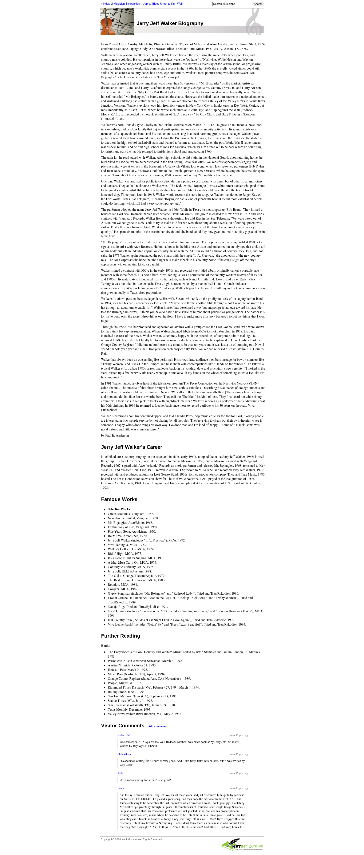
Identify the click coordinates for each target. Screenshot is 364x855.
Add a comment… (159, 726)
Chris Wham (124, 754)
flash (120, 773)
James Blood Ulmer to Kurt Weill (163, 3)
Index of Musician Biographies (121, 3)
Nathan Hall (124, 735)
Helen (121, 788)
